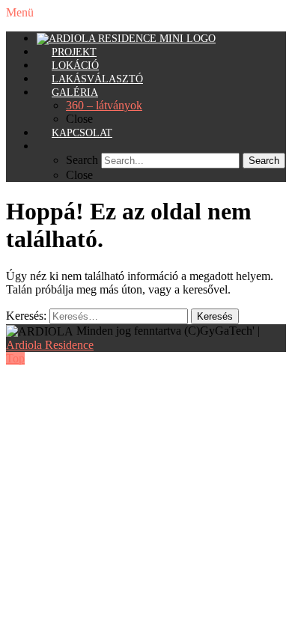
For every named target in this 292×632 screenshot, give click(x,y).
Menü (20, 12)
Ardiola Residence (50, 344)
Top (15, 358)
